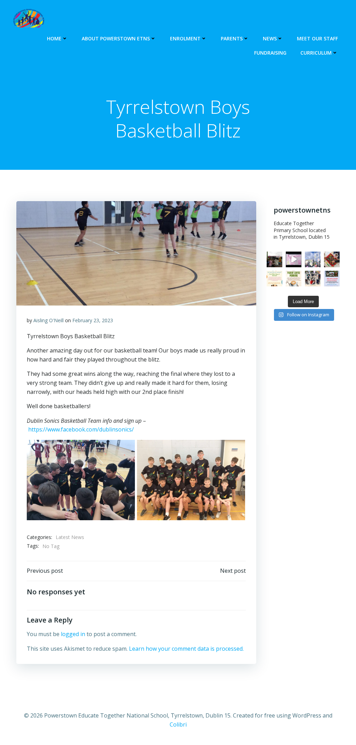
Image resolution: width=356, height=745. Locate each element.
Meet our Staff (317, 38)
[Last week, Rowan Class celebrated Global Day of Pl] (332, 259)
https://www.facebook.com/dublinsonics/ (81, 429)
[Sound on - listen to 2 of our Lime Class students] (293, 259)
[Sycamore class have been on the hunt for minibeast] (313, 278)
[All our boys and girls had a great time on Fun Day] (274, 259)
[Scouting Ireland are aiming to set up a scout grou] (332, 278)
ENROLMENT (185, 38)
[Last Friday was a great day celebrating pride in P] (313, 259)
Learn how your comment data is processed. (186, 648)
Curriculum (316, 52)
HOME (54, 38)
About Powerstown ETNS (116, 38)
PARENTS (232, 38)
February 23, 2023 (92, 320)
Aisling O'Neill (48, 320)
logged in (73, 634)
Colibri (178, 724)
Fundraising (270, 52)
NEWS (270, 38)
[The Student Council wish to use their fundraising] (274, 278)
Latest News (70, 537)
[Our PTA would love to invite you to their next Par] (293, 278)
